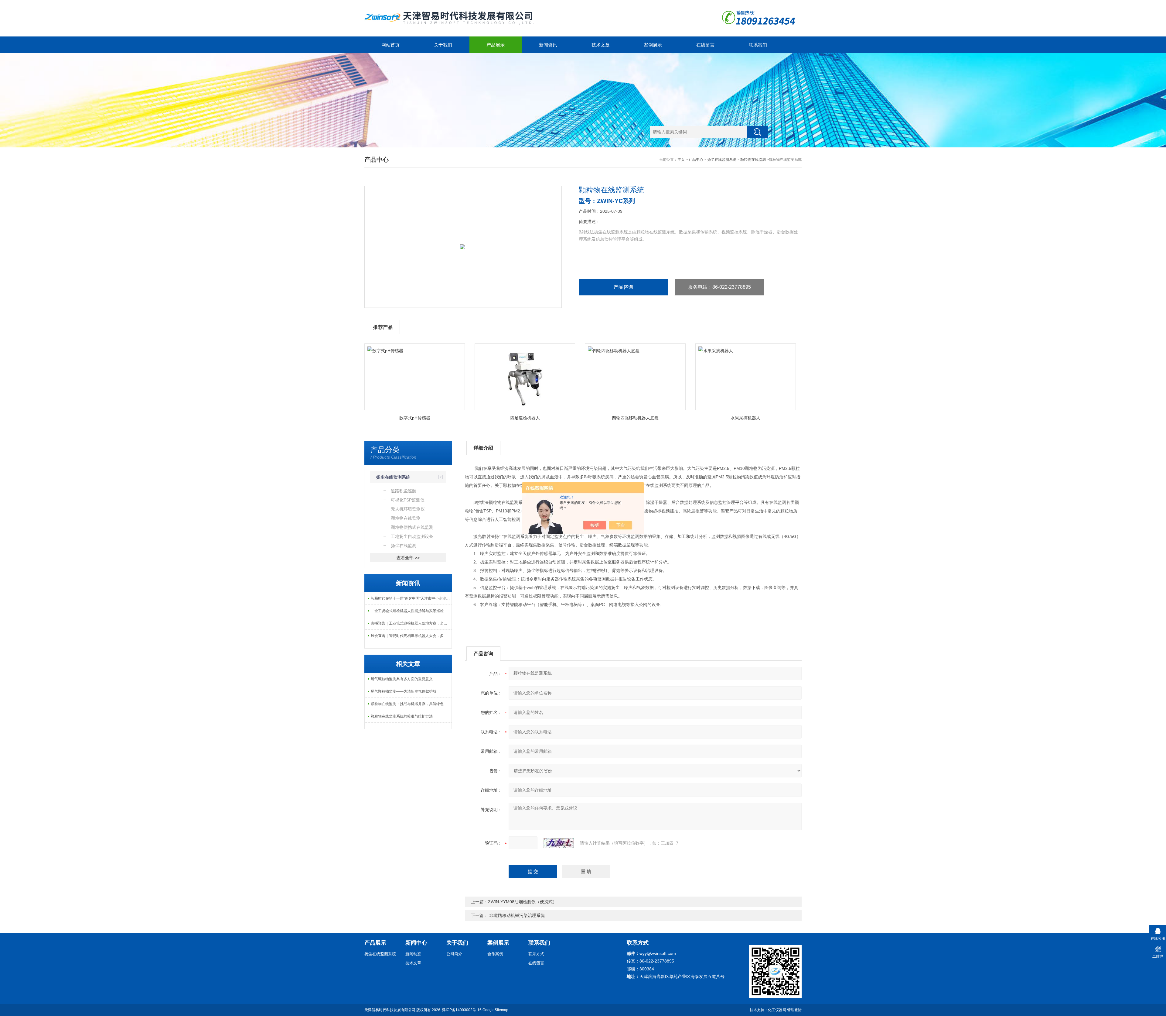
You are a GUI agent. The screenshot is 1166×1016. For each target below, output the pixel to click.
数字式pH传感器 (414, 417)
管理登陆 (794, 1010)
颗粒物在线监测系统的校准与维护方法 (402, 716)
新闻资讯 (548, 44)
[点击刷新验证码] (559, 843)
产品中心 (696, 159)
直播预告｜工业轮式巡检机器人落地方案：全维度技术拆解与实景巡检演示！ (411, 623)
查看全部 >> (408, 557)
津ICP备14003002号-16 (462, 1010)
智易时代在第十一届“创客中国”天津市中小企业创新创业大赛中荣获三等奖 (411, 598)
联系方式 (536, 954)
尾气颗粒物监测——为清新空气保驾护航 (403, 691)
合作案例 (495, 954)
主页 (681, 159)
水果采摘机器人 (745, 417)
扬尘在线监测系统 (721, 159)
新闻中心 (416, 943)
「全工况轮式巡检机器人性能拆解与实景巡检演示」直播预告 (411, 611)
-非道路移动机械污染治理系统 (516, 915)
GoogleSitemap (495, 1010)
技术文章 (601, 44)
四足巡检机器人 (525, 417)
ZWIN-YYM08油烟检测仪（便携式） (522, 901)
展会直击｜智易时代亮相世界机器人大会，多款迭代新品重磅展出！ (411, 636)
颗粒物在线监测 (753, 159)
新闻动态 (413, 954)
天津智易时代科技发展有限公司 (389, 1010)
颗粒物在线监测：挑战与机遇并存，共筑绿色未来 (411, 704)
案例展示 (653, 44)
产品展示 (495, 44)
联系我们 (758, 44)
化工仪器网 (777, 1010)
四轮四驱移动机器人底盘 (635, 417)
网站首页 (390, 44)
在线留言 (705, 44)
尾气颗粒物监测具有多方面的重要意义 (402, 679)
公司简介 (454, 954)
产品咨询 (623, 287)
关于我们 (443, 44)
